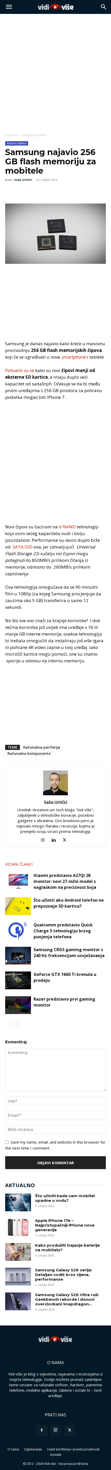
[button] (9, 7)
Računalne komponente (29, 753)
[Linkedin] (55, 840)
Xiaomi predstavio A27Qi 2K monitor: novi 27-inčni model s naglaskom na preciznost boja (65, 881)
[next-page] (16, 1024)
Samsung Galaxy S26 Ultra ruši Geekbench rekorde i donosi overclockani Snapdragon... (66, 1299)
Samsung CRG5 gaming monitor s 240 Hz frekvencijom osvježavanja (69, 952)
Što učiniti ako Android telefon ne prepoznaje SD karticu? (69, 903)
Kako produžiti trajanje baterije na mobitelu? (67, 1247)
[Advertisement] (55, 71)
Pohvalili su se (19, 370)
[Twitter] (22, 191)
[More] (46, 191)
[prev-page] (8, 1024)
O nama (13, 1449)
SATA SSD (22, 547)
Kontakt (55, 1454)
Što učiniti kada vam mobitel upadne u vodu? (65, 1198)
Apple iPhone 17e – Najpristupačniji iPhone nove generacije (64, 1225)
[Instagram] (45, 840)
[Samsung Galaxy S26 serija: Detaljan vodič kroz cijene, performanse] (18, 1277)
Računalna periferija (41, 747)
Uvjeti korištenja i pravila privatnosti (73, 1449)
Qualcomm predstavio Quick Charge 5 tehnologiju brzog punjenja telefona (63, 931)
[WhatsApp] (34, 191)
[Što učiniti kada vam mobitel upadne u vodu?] (18, 1202)
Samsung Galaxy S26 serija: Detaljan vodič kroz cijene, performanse (63, 1275)
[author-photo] (55, 795)
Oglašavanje (33, 1449)
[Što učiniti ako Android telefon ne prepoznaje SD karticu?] (18, 906)
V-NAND (67, 527)
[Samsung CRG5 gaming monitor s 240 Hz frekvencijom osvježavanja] (18, 956)
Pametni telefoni (34, 135)
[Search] (104, 7)
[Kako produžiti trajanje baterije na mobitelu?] (18, 1252)
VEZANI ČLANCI (19, 864)
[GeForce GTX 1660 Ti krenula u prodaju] (18, 980)
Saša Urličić (23, 180)
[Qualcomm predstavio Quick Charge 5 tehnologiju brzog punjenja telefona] (18, 931)
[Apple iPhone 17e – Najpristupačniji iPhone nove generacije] (18, 1227)
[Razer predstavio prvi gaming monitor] (18, 1005)
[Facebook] (10, 191)
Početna (11, 135)
